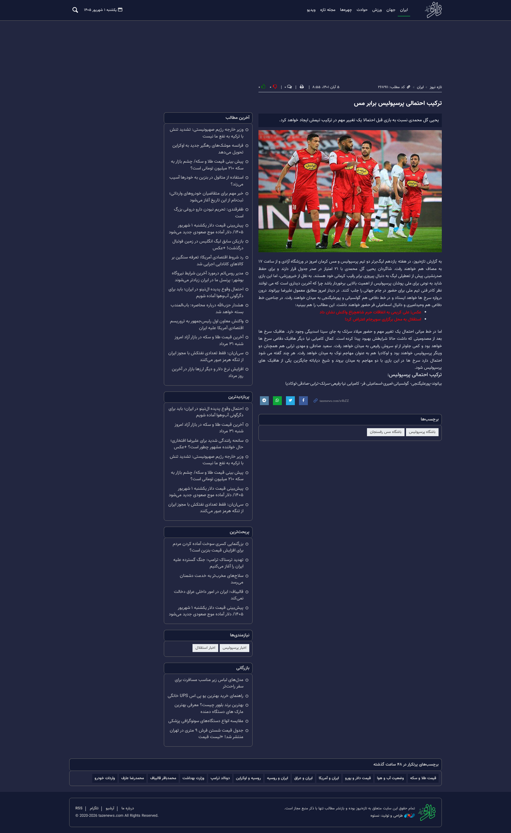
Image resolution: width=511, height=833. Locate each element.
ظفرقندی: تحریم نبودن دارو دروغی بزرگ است (208, 213)
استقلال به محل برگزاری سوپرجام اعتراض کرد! (383, 319)
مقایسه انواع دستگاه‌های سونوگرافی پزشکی (205, 721)
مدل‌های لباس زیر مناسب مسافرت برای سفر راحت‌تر (209, 683)
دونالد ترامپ (220, 778)
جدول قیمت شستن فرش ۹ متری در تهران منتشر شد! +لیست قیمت (206, 734)
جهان (391, 10)
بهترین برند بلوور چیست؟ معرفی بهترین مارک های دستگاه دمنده (208, 708)
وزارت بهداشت (193, 778)
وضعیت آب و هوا (390, 778)
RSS (79, 808)
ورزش (377, 10)
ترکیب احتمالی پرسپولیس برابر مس (398, 103)
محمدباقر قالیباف (163, 778)
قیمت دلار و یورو (358, 778)
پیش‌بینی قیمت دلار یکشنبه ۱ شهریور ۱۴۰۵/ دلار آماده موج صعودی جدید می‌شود (206, 229)
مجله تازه (327, 10)
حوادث (362, 10)
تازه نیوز (431, 10)
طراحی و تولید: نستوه (387, 816)
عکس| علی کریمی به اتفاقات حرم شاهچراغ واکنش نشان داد (370, 312)
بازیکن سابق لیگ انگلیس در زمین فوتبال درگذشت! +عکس (207, 245)
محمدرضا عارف (132, 778)
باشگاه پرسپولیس (422, 432)
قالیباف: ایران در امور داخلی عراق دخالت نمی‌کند (208, 595)
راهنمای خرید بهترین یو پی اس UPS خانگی (205, 696)
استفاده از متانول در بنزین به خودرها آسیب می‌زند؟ (206, 181)
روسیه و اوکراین (248, 778)
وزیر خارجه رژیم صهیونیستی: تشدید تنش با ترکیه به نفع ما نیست (206, 133)
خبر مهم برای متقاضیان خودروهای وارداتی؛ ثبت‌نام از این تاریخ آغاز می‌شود (206, 197)
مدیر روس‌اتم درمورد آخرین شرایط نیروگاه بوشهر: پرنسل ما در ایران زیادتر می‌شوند (207, 277)
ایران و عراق (303, 778)
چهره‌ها (346, 10)
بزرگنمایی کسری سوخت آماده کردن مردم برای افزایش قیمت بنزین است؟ (208, 547)
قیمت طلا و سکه (423, 778)
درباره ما (128, 808)
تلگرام (94, 808)
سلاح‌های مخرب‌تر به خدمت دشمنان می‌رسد (211, 579)
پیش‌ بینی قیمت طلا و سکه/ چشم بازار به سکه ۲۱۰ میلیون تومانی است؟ (207, 165)
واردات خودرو (105, 778)
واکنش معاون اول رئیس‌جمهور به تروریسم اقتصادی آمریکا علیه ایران (206, 324)
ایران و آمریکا (329, 778)
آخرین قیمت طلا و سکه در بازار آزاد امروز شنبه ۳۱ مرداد (208, 340)
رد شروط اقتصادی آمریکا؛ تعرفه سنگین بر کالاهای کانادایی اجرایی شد (207, 261)
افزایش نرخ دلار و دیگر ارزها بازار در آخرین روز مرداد (207, 372)
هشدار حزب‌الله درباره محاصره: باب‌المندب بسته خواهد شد (207, 309)
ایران (404, 10)
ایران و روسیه (277, 778)
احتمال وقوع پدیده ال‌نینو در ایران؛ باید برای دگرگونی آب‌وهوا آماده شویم (206, 293)
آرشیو (110, 808)
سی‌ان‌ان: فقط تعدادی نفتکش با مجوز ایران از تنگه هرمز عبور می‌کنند (205, 356)
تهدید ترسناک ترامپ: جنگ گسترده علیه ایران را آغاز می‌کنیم (208, 563)
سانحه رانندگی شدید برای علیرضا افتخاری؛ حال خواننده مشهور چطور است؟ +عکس (206, 444)
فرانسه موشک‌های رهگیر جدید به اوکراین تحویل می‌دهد (207, 149)
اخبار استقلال (205, 648)
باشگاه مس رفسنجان (386, 432)
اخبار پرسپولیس (234, 648)
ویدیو (311, 10)
